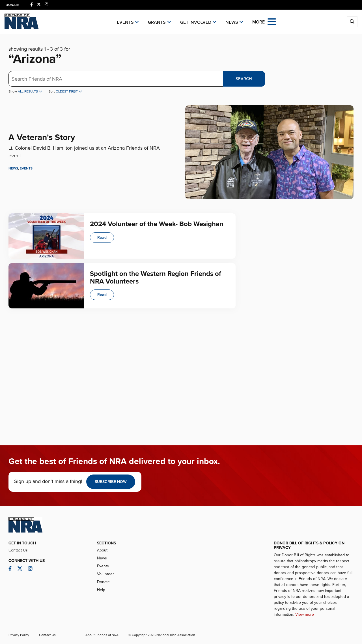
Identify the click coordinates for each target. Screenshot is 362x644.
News (231, 22)
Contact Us (18, 550)
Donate (12, 5)
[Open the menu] (271, 21)
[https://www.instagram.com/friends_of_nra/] (46, 4)
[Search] (352, 21)
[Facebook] (31, 4)
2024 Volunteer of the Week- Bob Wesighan (156, 224)
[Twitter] (39, 4)
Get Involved (195, 22)
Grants (157, 22)
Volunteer (105, 574)
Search (244, 78)
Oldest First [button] (67, 91)
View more (304, 614)
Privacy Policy (18, 635)
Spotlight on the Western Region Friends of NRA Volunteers (155, 277)
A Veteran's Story (41, 137)
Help (101, 589)
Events (125, 22)
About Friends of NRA (101, 635)
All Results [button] (28, 91)
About (102, 550)
